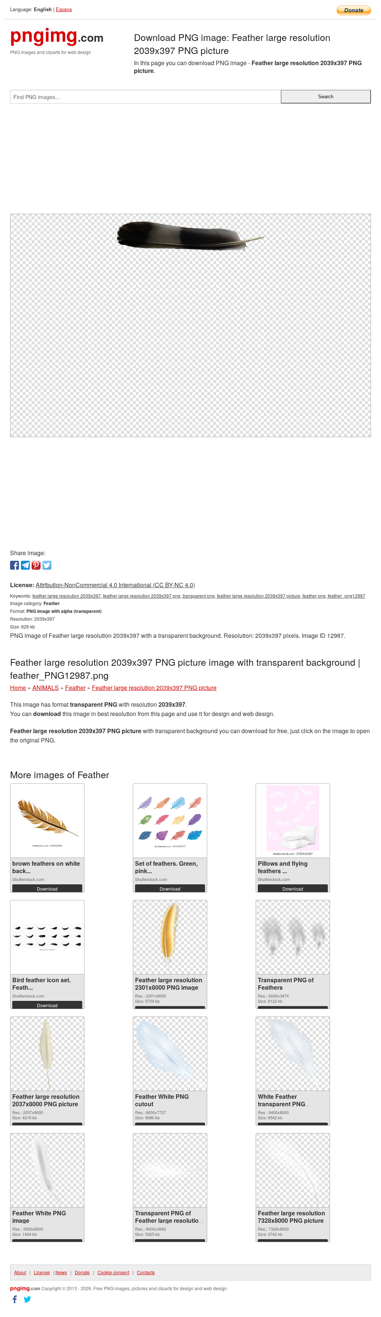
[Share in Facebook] (14, 565)
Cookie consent (113, 1272)
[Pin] (36, 565)
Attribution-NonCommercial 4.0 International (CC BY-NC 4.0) (115, 584)
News (61, 1272)
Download (47, 888)
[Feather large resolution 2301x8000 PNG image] (170, 937)
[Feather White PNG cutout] (170, 1053)
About (20, 1272)
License (42, 1272)
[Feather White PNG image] (47, 1170)
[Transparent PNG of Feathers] (293, 937)
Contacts (146, 1272)
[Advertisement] (190, 161)
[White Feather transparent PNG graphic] (293, 1053)
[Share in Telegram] (25, 565)
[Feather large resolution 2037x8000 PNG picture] (47, 1053)
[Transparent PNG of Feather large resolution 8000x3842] (170, 1170)
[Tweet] (46, 565)
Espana (64, 9)
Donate (82, 1272)
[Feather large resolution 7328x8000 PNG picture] (292, 1170)
